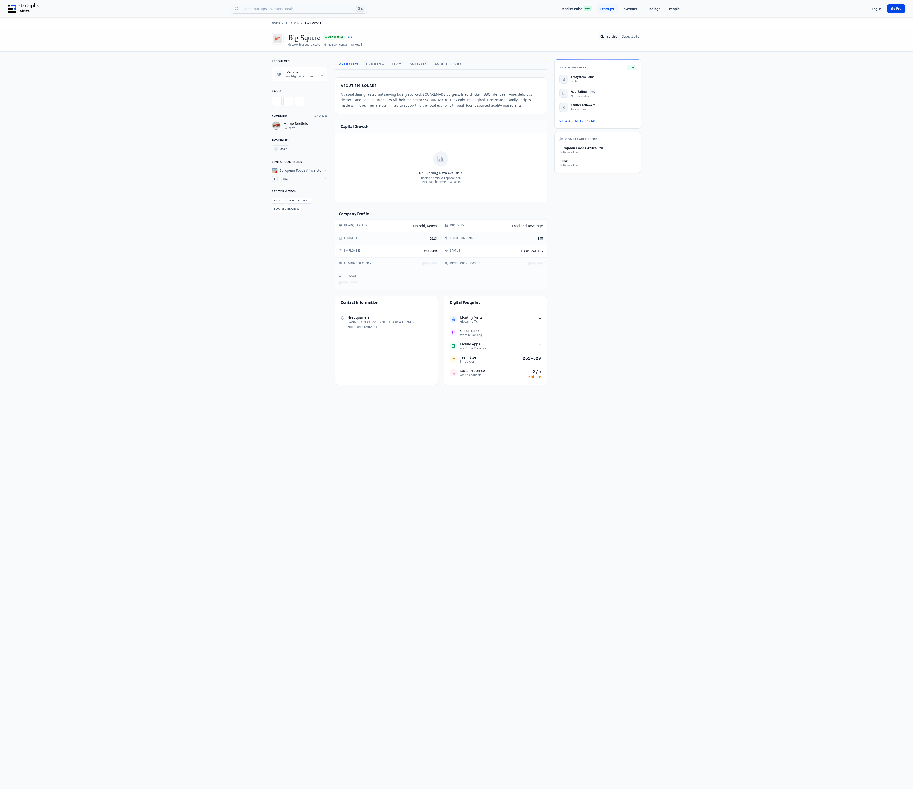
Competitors (448, 64)
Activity (418, 64)
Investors (629, 8)
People (674, 8)
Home (276, 22)
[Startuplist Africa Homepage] (24, 8)
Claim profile (608, 36)
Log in (876, 8)
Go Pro (896, 8)
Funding (375, 64)
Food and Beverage (527, 226)
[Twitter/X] (277, 101)
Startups (607, 8)
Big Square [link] (313, 22)
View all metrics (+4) (577, 121)
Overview (349, 64)
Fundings (653, 8)
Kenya (432, 226)
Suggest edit (630, 36)
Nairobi (419, 226)
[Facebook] (288, 101)
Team (397, 64)
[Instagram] (299, 101)
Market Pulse (576, 8)
